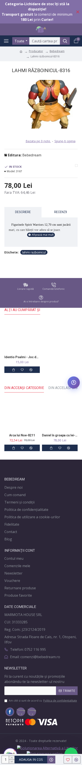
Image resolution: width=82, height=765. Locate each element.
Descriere (23, 212)
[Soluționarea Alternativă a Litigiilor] (47, 748)
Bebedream (57, 51)
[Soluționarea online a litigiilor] (53, 753)
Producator (36, 51)
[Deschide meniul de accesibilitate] (74, 382)
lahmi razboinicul (34, 252)
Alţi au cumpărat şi (22, 310)
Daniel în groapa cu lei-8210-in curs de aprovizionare (59, 435)
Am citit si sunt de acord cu (43, 700)
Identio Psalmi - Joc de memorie (22, 357)
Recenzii (60, 212)
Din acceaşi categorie (24, 388)
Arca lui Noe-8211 (22, 435)
